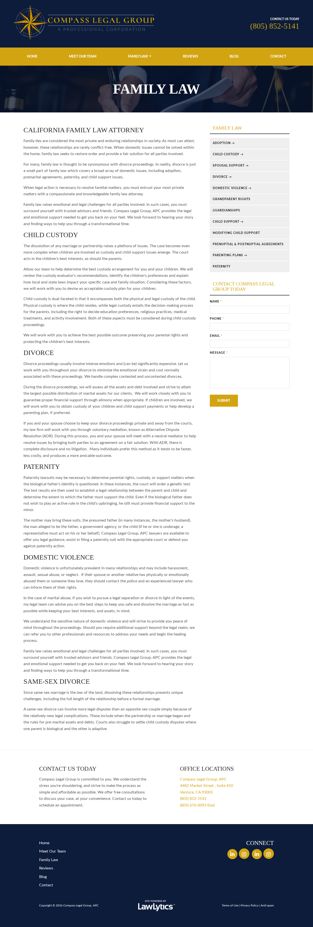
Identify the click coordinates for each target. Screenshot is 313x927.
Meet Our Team (82, 56)
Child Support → (228, 221)
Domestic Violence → (232, 188)
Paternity (222, 266)
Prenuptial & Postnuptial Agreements (248, 244)
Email (216, 335)
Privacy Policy (249, 905)
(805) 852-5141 (274, 26)
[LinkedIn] (232, 853)
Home (32, 56)
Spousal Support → (231, 165)
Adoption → (224, 143)
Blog (234, 56)
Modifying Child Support (236, 233)
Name (216, 301)
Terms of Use (230, 905)
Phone (217, 318)
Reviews (190, 56)
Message (219, 352)
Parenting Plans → (230, 255)
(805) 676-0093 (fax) (197, 805)
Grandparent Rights (231, 199)
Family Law (138, 56)
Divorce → (222, 176)
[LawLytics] (156, 905)
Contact (278, 56)
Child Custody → (228, 154)
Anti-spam (267, 905)
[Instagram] (244, 853)
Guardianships (226, 210)
